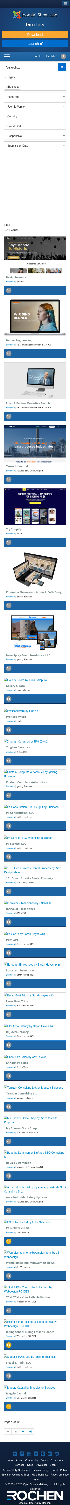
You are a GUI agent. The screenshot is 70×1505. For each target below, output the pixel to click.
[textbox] (35, 77)
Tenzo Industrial (17, 466)
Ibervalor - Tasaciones (20, 909)
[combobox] (35, 77)
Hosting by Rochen (35, 1503)
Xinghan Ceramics (18, 747)
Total (7, 225)
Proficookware (16, 717)
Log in (35, 1479)
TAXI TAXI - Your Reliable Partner (28, 1297)
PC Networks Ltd (17, 1228)
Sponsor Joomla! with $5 (15, 1474)
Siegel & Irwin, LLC (18, 1362)
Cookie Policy (59, 1470)
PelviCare (12, 940)
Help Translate (40, 1474)
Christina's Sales (17, 1063)
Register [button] (51, 56)
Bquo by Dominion (18, 1163)
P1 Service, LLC (16, 843)
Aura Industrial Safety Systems (26, 1197)
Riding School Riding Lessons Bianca (30, 1332)
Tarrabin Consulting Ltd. (22, 1093)
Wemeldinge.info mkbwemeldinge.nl (30, 1263)
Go (62, 67)
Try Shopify (13, 529)
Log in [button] (37, 56)
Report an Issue (60, 1474)
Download (35, 34)
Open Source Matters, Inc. (38, 1484)
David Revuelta (16, 277)
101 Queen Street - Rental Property (29, 878)
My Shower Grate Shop (21, 1128)
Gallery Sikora (15, 686)
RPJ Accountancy (17, 1032)
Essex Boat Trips (17, 1001)
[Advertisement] (35, 186)
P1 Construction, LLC (20, 813)
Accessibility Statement (16, 1470)
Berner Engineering (19, 340)
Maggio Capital (16, 1393)
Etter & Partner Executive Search (28, 403)
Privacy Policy (40, 1470)
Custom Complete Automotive (26, 782)
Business (10, 281)
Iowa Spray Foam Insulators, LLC (28, 655)
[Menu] (13, 56)
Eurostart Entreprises (20, 970)
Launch (33, 43)
